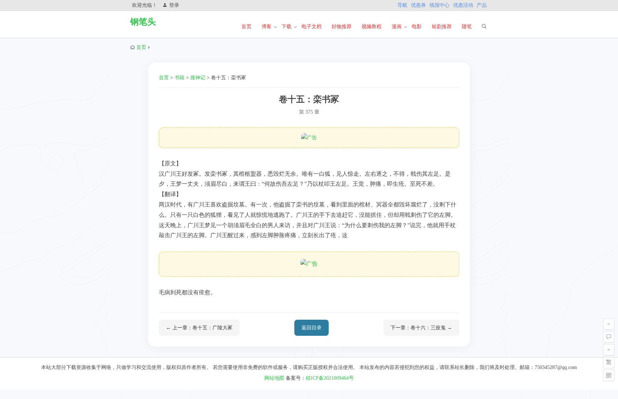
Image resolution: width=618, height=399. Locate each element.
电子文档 (311, 26)
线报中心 (440, 5)
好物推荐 (342, 26)
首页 (246, 26)
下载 (286, 26)
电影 (417, 26)
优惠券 (418, 5)
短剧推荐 (442, 26)
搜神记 (197, 77)
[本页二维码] (608, 375)
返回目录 (311, 327)
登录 (174, 5)
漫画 (397, 26)
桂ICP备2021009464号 (330, 378)
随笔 (467, 26)
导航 (402, 5)
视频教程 (372, 26)
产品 (482, 5)
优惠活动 (463, 5)
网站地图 (274, 378)
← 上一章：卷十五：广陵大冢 (199, 327)
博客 (266, 26)
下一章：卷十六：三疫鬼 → (421, 327)
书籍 (180, 77)
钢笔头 (143, 21)
